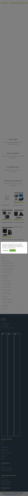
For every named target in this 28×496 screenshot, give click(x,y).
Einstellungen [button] (5, 250)
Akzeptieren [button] (12, 250)
